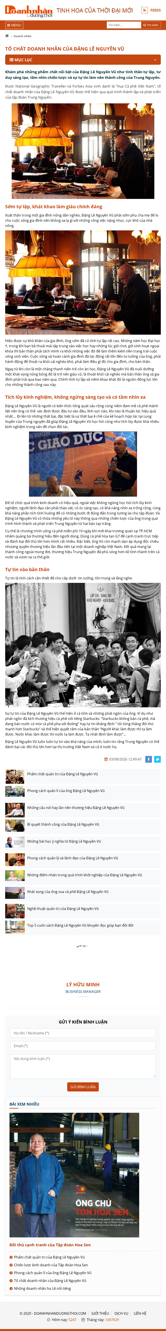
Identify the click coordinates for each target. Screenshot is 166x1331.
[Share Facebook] (148, 759)
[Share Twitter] (157, 759)
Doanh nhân (23, 36)
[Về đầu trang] (160, 533)
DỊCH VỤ (121, 1313)
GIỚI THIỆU (100, 1313)
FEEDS (155, 10)
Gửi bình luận (83, 1087)
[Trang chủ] (7, 36)
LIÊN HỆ (140, 1313)
